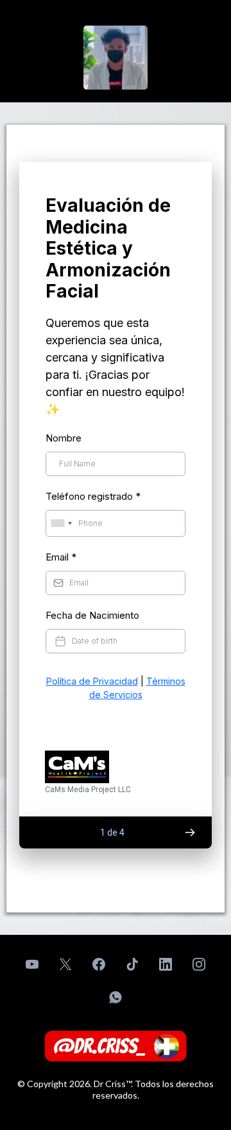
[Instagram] (199, 964)
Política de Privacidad (92, 681)
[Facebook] (99, 964)
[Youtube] (32, 964)
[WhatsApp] (115, 997)
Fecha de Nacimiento (92, 615)
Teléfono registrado (93, 496)
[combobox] (61, 523)
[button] (189, 832)
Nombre (63, 438)
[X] (65, 964)
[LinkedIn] (165, 964)
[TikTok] (132, 964)
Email (61, 557)
